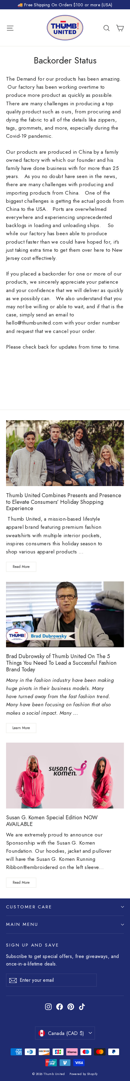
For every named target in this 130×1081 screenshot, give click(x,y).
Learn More (21, 728)
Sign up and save (32, 945)
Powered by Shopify (84, 1074)
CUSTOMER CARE (29, 907)
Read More (21, 566)
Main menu (22, 924)
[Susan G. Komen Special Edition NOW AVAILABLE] (65, 775)
